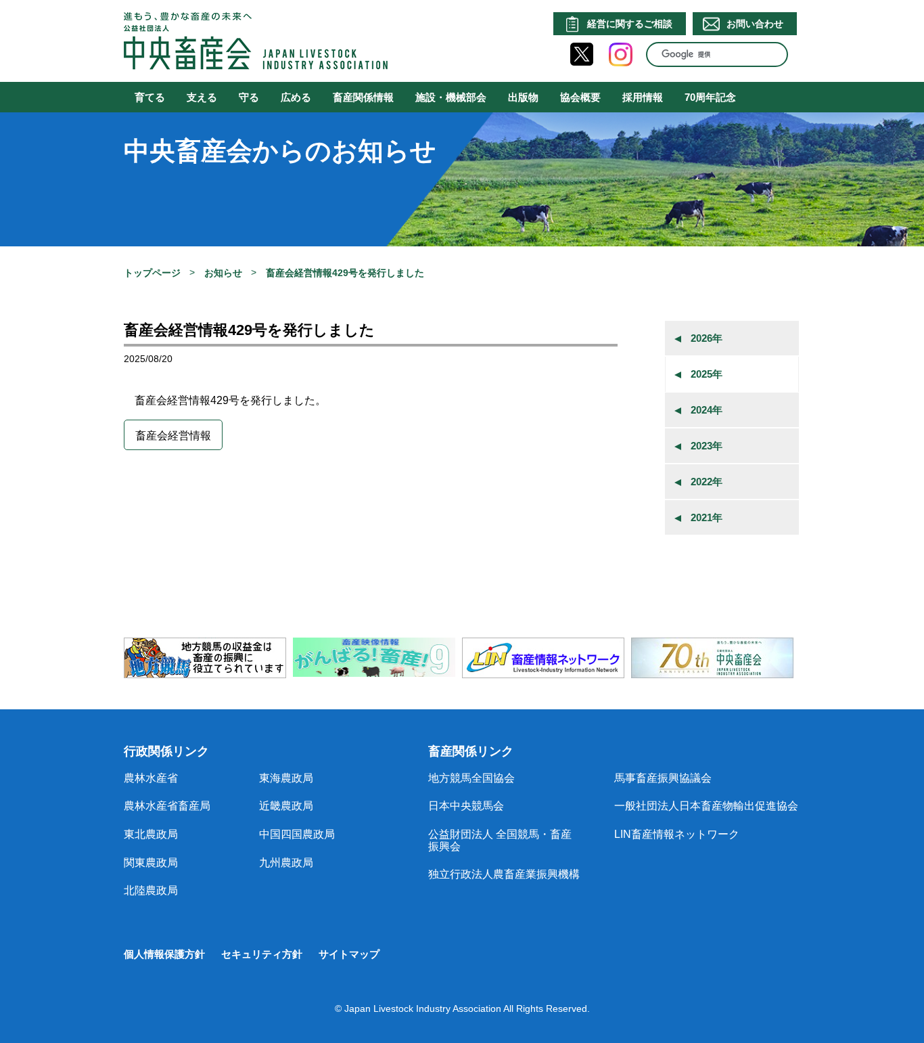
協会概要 (580, 97)
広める (296, 97)
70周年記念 (710, 97)
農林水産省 (151, 778)
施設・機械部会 (450, 97)
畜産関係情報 (363, 97)
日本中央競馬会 (466, 806)
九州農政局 (286, 862)
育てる (150, 97)
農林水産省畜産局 (167, 806)
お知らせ (223, 272)
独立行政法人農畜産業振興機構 (504, 874)
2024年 (706, 410)
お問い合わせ (754, 23)
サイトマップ (349, 954)
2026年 (706, 338)
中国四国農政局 (297, 834)
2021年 (706, 517)
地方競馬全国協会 (471, 778)
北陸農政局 (151, 890)
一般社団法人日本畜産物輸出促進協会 (706, 806)
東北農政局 (151, 834)
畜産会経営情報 (173, 435)
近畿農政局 (286, 806)
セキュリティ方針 (261, 954)
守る (249, 97)
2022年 (706, 481)
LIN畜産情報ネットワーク (676, 834)
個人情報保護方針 (164, 954)
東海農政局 (286, 778)
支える (202, 97)
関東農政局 (151, 862)
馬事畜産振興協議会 (663, 778)
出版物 (523, 97)
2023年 (706, 445)
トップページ (152, 272)
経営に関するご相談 (629, 23)
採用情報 (642, 97)
